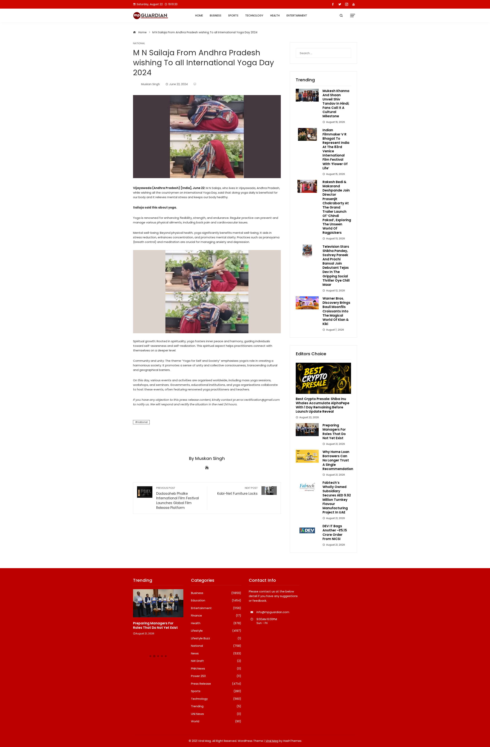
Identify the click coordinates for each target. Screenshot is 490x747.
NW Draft (216, 661)
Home (199, 15)
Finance (216, 615)
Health (275, 15)
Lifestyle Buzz (216, 638)
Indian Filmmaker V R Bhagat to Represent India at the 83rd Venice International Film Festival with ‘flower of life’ (336, 149)
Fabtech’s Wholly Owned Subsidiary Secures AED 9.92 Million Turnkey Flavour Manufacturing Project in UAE (337, 497)
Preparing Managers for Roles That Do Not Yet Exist (334, 431)
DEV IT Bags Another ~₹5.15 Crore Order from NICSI (335, 532)
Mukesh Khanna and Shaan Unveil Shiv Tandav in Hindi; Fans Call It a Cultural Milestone (336, 104)
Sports (233, 15)
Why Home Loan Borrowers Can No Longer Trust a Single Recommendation (338, 460)
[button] (150, 656)
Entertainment (297, 15)
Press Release (216, 684)
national (142, 422)
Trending (216, 706)
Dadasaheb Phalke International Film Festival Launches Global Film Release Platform (177, 498)
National (139, 43)
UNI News (216, 714)
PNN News (216, 668)
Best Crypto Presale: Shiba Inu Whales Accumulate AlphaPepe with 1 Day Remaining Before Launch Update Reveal (322, 405)
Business (215, 15)
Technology (254, 15)
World (216, 721)
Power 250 (216, 676)
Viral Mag (271, 741)
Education (216, 600)
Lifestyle (216, 631)
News (216, 653)
